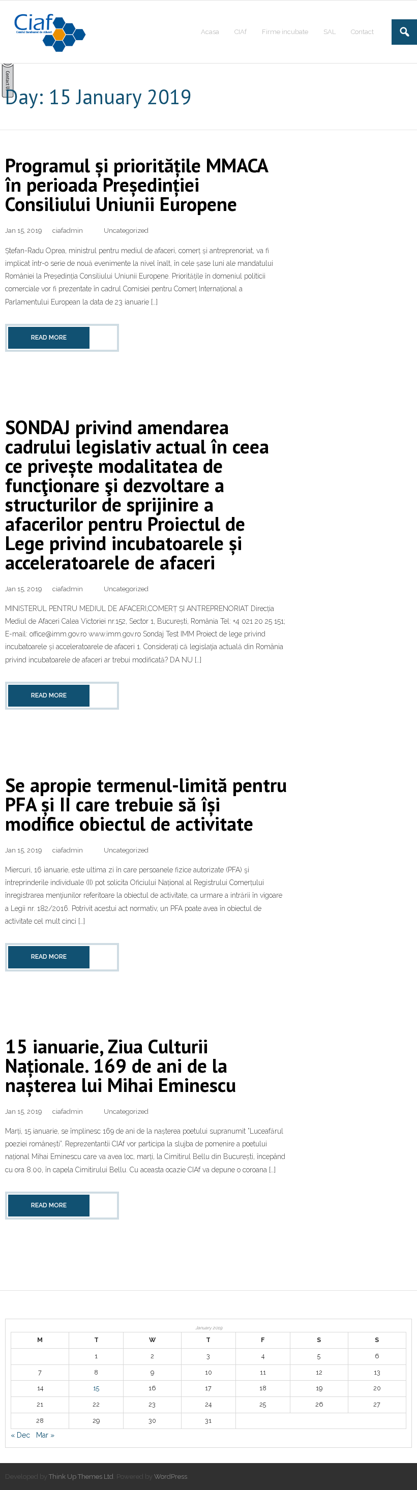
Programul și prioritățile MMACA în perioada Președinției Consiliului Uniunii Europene (136, 184)
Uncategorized (126, 230)
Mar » (45, 1435)
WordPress (170, 1476)
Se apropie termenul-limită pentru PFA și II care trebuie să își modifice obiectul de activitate (146, 804)
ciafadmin (67, 230)
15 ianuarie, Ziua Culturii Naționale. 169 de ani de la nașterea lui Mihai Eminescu (120, 1065)
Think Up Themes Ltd (81, 1476)
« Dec (20, 1435)
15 (96, 1388)
